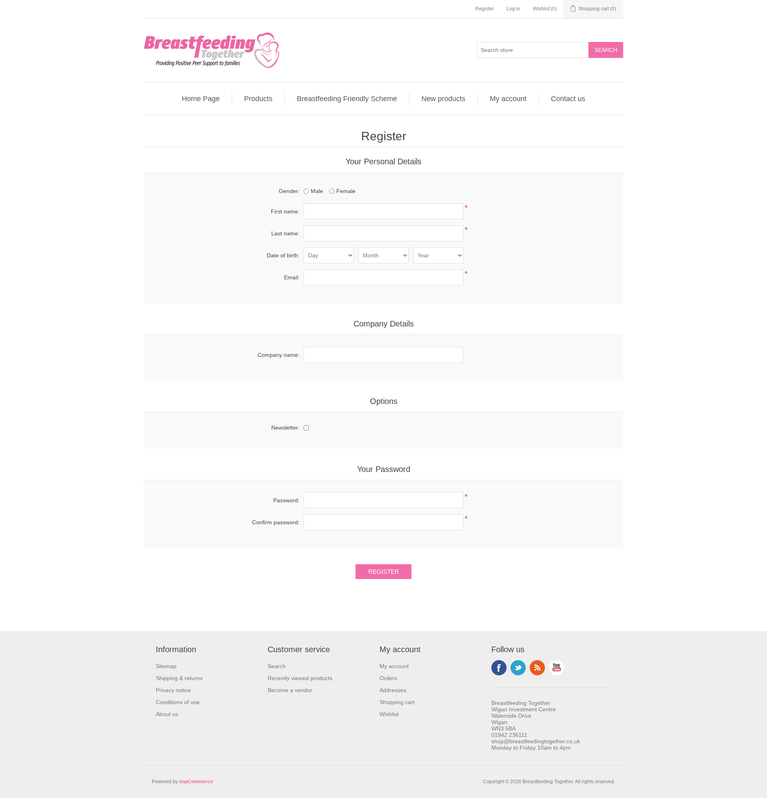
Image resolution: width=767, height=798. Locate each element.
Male (317, 191)
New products (443, 99)
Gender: (289, 191)
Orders (388, 678)
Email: (292, 277)
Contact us (568, 99)
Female (346, 191)
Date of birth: (283, 255)
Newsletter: (285, 427)
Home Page (201, 99)
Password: (286, 500)
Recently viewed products (300, 678)
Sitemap (166, 666)
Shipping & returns (179, 678)
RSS (537, 667)
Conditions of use (178, 702)
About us (167, 714)
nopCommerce (196, 781)
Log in (513, 9)
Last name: (285, 233)
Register (484, 9)
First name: (285, 211)
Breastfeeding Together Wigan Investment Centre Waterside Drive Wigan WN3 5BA (523, 716)
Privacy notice (173, 690)
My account (508, 99)
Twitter (518, 667)
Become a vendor (290, 690)
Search (277, 666)
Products (258, 99)
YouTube (556, 667)
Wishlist (389, 714)
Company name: (279, 355)
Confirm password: (276, 522)
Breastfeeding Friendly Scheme (347, 99)
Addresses (393, 690)
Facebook (499, 667)
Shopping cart (397, 702)
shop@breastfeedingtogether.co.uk (535, 741)
